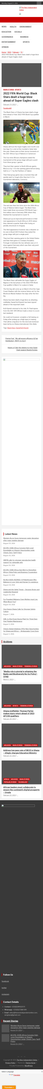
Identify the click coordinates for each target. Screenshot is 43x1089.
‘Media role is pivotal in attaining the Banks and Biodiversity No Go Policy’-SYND (20, 674)
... (17, 104)
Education (6, 32)
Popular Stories (10, 782)
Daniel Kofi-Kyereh (22, 328)
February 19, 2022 (9, 104)
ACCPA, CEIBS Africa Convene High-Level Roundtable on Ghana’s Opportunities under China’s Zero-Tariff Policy (19, 550)
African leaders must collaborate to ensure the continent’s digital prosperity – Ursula (21, 790)
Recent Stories (10, 1021)
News (4, 27)
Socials (18, 32)
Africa (6, 779)
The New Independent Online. (27, 1060)
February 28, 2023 (9, 719)
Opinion (5, 47)
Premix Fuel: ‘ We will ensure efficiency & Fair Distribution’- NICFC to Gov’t (22, 340)
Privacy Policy (10, 1063)
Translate (16, 1075)
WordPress (29, 1066)
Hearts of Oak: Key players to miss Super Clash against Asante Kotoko (22, 349)
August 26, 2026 (16, 1044)
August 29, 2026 (16, 1030)
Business (24, 37)
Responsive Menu (39, 3)
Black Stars (11, 328)
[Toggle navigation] (4, 19)
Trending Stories (30, 666)
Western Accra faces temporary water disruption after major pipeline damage (25, 1027)
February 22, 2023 (9, 756)
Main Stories (8, 90)
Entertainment (9, 42)
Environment (26, 27)
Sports (26, 42)
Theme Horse (30, 1063)
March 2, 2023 (8, 679)
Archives (7, 641)
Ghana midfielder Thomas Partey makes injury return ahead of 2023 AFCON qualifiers (18, 713)
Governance (7, 37)
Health (13, 27)
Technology (22, 782)
